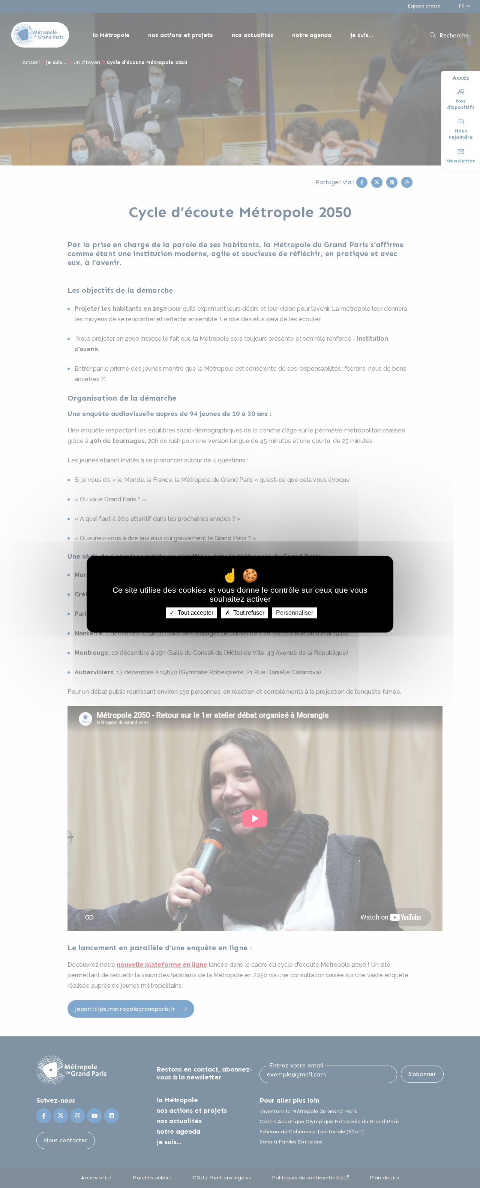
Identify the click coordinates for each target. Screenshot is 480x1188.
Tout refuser (248, 613)
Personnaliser (294, 613)
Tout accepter (194, 613)
